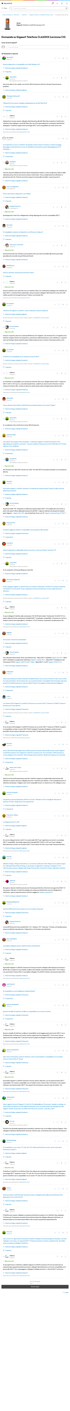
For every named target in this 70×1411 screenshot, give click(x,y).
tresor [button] (9, 1188)
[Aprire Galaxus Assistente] (62, 3)
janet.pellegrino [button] (12, 939)
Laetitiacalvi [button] (11, 984)
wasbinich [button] (13, 162)
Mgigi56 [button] (9, 633)
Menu (5, 8)
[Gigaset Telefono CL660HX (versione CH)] (35, 24)
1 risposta (8, 72)
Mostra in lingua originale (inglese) (16, 90)
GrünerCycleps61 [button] (12, 792)
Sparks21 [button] (12, 881)
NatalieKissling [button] (11, 1140)
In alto (67, 1292)
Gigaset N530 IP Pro (55, 662)
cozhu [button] (8, 696)
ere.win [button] (12, 1121)
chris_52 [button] (9, 1232)
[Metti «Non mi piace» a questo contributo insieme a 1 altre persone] (65, 327)
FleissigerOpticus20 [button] (13, 96)
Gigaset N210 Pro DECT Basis (24, 662)
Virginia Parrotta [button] (15, 206)
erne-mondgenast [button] (13, 187)
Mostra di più (35, 1287)
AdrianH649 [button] (10, 1097)
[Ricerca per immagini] (66, 8)
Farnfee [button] (9, 743)
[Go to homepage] (7, 3)
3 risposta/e (9, 690)
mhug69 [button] (9, 481)
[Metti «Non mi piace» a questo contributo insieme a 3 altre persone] (65, 959)
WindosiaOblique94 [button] (13, 902)
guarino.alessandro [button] (13, 1004)
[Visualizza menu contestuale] (55, 58)
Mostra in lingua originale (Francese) (16, 533)
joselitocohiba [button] (11, 435)
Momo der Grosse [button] (15, 767)
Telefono (24, 15)
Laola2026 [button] (13, 459)
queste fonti (26, 132)
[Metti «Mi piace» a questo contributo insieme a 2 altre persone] (57, 959)
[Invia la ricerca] (11, 8)
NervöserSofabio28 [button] (13, 580)
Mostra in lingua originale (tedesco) (16, 68)
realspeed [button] (10, 672)
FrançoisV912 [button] (11, 523)
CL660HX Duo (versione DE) (41, 317)
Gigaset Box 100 (18, 513)
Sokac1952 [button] (13, 77)
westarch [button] (10, 543)
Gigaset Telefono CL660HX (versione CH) (41, 15)
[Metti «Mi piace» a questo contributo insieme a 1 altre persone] (59, 58)
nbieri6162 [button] (10, 398)
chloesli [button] (9, 857)
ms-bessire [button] (10, 303)
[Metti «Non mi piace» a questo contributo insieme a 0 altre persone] (67, 58)
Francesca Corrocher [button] (16, 245)
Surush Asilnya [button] (14, 326)
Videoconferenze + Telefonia (10, 15)
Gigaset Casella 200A (38, 660)
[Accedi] (57, 3)
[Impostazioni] (52, 3)
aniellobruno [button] (10, 266)
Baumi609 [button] (10, 57)
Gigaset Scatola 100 (45, 892)
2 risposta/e (9, 156)
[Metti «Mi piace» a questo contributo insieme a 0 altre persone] (57, 77)
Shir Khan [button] (9, 225)
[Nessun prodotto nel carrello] (66, 3)
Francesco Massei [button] (12, 815)
